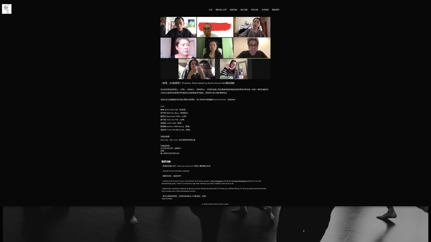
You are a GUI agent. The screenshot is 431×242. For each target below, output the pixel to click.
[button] (254, 10)
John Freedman (216, 181)
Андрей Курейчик (239, 181)
